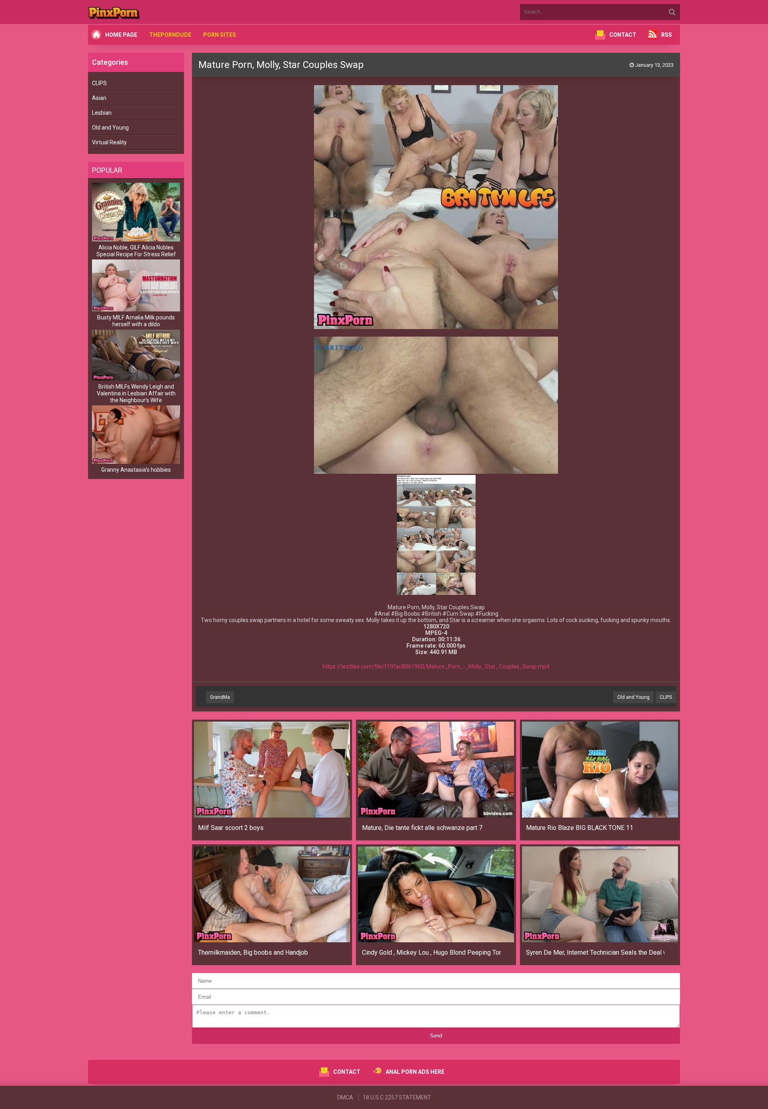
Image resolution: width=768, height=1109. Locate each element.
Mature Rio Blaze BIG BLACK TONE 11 (579, 828)
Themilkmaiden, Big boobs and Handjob (253, 952)
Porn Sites (219, 35)
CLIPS (99, 83)
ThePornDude (170, 35)
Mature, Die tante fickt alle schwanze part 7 (422, 828)
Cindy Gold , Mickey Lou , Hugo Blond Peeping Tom (431, 952)
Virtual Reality (109, 142)
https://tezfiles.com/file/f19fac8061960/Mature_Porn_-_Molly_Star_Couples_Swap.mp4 (436, 666)
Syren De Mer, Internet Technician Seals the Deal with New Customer (595, 952)
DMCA (345, 1097)
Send (436, 1036)
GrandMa (220, 697)
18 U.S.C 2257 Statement (397, 1097)
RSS (666, 35)
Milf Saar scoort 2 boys (231, 828)
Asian (99, 98)
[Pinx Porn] (136, 12)
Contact (622, 35)
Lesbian (102, 113)
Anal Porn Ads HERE (415, 1072)
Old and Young (110, 127)
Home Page (121, 35)
